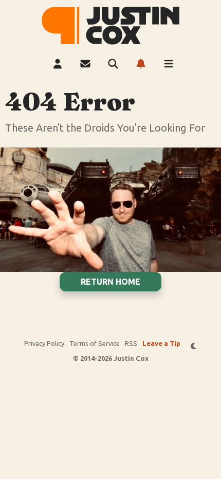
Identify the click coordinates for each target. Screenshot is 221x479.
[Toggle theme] (194, 345)
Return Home (110, 281)
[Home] (110, 25)
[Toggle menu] (168, 64)
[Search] (113, 64)
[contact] (85, 64)
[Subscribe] (141, 64)
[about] (57, 64)
